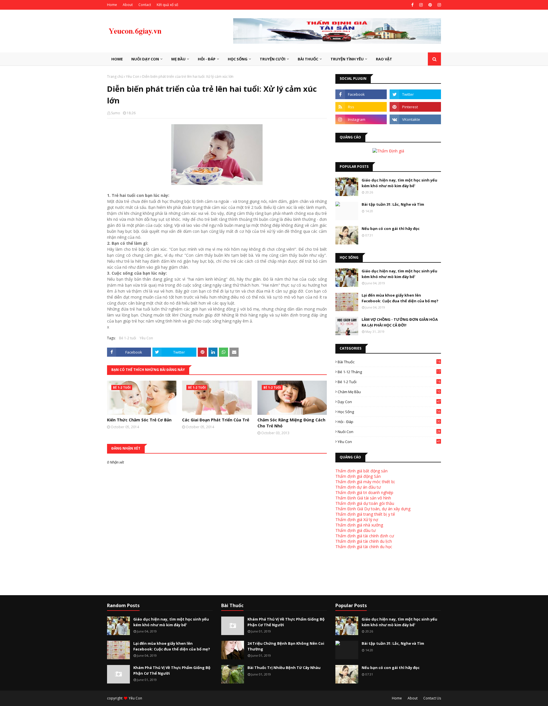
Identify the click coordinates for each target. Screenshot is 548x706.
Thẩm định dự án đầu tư (358, 487)
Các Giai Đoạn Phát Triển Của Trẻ (215, 420)
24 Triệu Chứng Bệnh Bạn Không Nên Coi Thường (285, 646)
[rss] (361, 107)
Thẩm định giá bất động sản (361, 471)
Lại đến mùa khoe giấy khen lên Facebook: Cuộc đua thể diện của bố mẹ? (400, 298)
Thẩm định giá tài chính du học (363, 546)
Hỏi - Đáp (389, 421)
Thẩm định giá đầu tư (355, 530)
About (128, 4)
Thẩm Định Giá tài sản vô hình (363, 498)
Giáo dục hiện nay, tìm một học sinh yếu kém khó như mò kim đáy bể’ (399, 182)
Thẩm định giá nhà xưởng (359, 525)
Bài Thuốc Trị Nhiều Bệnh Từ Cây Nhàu (284, 667)
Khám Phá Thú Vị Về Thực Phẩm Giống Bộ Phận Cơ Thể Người (171, 670)
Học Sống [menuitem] (237, 59)
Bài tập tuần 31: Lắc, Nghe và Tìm (393, 204)
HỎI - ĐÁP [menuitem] (206, 59)
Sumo (115, 113)
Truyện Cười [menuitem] (272, 59)
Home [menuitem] (117, 59)
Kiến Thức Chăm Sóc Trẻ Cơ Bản (139, 420)
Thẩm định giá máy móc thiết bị (365, 481)
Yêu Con (132, 76)
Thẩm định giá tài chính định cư (364, 535)
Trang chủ (115, 76)
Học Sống (389, 411)
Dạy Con (389, 401)
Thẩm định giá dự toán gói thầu (364, 503)
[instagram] (421, 5)
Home (112, 4)
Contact (144, 4)
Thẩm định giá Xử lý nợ (356, 519)
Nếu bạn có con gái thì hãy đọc (391, 228)
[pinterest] (430, 5)
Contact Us (432, 698)
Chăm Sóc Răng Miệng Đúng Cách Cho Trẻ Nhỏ (291, 423)
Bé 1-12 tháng (389, 371)
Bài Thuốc (389, 361)
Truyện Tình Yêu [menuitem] (347, 59)
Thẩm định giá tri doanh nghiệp (364, 492)
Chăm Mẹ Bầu (389, 391)
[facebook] (412, 5)
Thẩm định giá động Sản (358, 476)
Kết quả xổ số (167, 4)
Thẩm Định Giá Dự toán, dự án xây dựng (372, 508)
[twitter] (415, 94)
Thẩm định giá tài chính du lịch (363, 541)
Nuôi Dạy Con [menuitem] (145, 59)
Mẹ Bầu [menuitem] (178, 59)
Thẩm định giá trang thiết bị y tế (365, 514)
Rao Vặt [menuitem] (384, 59)
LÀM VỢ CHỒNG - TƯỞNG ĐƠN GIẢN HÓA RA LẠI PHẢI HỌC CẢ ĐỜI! (400, 322)
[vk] (415, 119)
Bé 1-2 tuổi (127, 338)
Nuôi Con (389, 431)
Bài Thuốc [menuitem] (308, 59)
